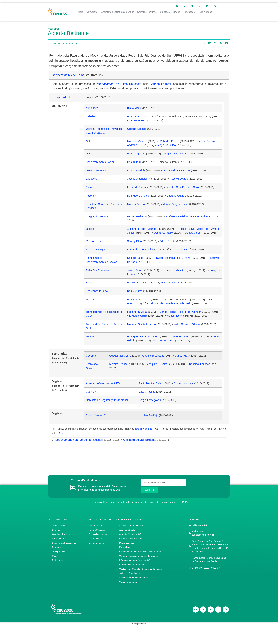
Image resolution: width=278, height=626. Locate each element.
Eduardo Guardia (176, 195)
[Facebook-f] (200, 6)
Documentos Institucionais (64, 543)
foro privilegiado (143, 428)
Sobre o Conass (59, 525)
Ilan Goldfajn (150, 415)
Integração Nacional (97, 216)
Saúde (89, 282)
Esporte (90, 187)
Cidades (90, 116)
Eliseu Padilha (147, 391)
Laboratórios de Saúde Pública (133, 564)
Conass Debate (96, 538)
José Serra (134, 270)
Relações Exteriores (97, 270)
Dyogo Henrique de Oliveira (173, 257)
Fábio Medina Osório (151, 383)
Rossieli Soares (179, 178)
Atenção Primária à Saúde (131, 534)
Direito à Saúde (96, 525)
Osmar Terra (134, 162)
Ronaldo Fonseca (199, 364)
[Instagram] (192, 6)
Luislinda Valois (136, 170)
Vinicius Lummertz (163, 340)
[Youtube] (215, 6)
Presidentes (53, 29)
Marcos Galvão (174, 270)
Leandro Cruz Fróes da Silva (182, 187)
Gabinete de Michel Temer (68, 75)
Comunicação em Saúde (130, 538)
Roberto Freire (169, 141)
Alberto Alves (180, 336)
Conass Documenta (98, 534)
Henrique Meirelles (138, 195)
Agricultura (92, 108)
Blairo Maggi (134, 108)
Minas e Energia (95, 249)
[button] (204, 43)
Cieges (55, 556)
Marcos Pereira (136, 204)
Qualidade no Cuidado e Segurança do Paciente (141, 569)
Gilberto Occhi (170, 282)
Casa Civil (92, 391)
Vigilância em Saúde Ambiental (133, 577)
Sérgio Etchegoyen (150, 400)
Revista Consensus (97, 530)
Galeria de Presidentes (62, 534)
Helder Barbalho (137, 216)
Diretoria (56, 530)
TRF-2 (60, 433)
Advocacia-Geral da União (101, 383)
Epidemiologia (125, 547)
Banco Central (94, 415)
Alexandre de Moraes (141, 228)
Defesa (90, 153)
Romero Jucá (135, 257)
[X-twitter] (185, 6)
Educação (91, 178)
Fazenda (91, 195)
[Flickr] (207, 6)
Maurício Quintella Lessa (141, 324)
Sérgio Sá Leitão (166, 145)
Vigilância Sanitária (128, 582)
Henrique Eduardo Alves (142, 336)
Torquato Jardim (192, 232)
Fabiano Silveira (137, 311)
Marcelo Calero (136, 141)
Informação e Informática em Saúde (135, 560)
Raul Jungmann (136, 153)
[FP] (118, 382)
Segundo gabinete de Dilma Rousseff (79, 439)
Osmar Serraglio (163, 232)
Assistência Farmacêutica (131, 525)
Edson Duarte (167, 241)
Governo (91, 355)
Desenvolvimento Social (100, 162)
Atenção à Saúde (127, 530)
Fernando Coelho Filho (140, 249)
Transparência (58, 551)
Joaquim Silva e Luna (175, 153)
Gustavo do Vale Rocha (176, 170)
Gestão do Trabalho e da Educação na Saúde (140, 551)
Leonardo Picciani (137, 187)
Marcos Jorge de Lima (175, 204)
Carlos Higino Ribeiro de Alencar (180, 311)
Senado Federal (160, 83)
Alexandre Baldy (138, 120)
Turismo (90, 336)
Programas (57, 547)
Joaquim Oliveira (157, 364)
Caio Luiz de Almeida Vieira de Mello (170, 303)
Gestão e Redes (96, 543)
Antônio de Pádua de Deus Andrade (188, 216)
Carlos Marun (182, 355)
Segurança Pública (97, 291)
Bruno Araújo (134, 116)
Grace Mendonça (184, 383)
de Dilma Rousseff (119, 83)
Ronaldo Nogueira (138, 299)
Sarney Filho (134, 241)
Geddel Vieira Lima (120, 355)
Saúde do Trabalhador (129, 573)
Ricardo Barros (136, 282)
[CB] (145, 303)
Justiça (90, 228)
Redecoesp (57, 560)
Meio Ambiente (94, 241)
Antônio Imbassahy (153, 355)
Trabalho (91, 299)
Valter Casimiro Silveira (187, 324)
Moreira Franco (180, 249)
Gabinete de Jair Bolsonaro (140, 439)
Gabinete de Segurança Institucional (107, 400)
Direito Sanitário (126, 543)
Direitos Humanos (96, 170)
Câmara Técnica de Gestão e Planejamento (139, 556)
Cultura (90, 141)
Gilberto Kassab (136, 128)
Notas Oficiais (58, 538)
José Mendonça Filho (139, 178)
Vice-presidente (62, 97)
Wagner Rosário (174, 315)
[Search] (177, 6)
